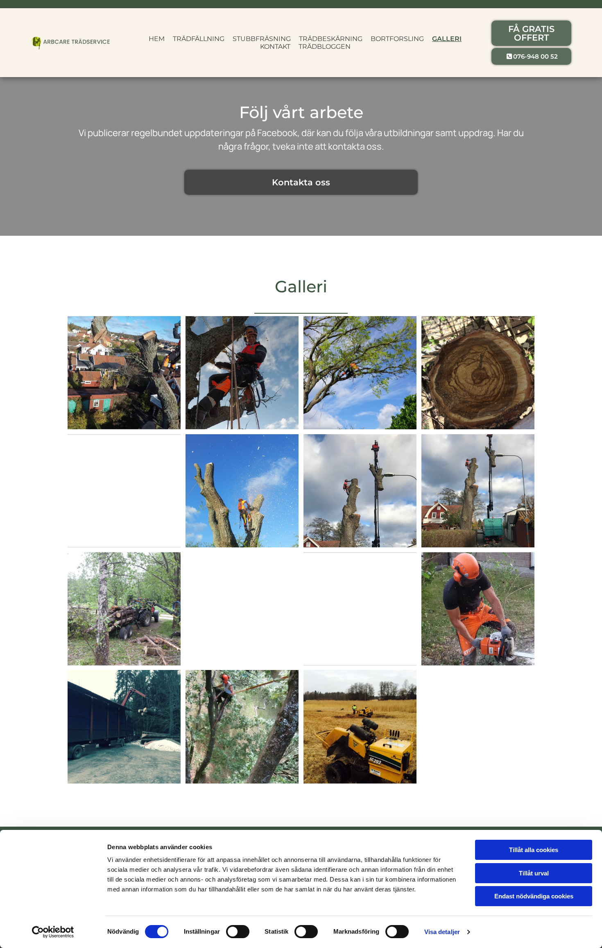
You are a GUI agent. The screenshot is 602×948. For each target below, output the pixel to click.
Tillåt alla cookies (533, 849)
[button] (531, 33)
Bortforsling (397, 39)
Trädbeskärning (330, 39)
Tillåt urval (534, 873)
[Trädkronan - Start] (71, 42)
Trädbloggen (325, 46)
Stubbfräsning (262, 39)
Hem (157, 39)
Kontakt (275, 46)
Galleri (447, 39)
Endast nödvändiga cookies (533, 896)
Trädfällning (198, 39)
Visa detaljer (442, 931)
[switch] (237, 931)
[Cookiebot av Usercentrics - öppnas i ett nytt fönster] (53, 932)
